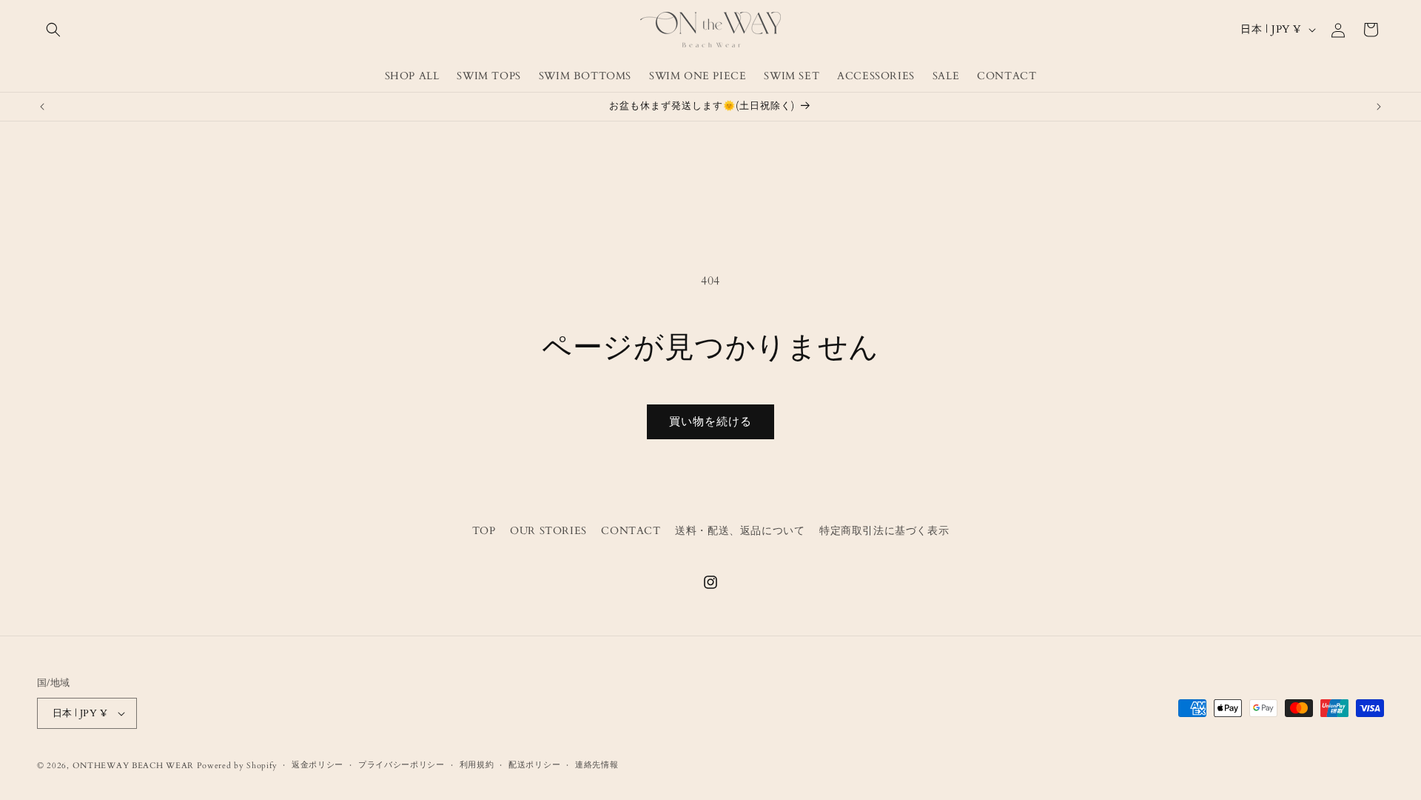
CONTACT (630, 531)
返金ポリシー (317, 764)
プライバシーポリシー (401, 764)
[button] (53, 29)
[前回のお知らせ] (42, 107)
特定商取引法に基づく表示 (884, 531)
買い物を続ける (710, 421)
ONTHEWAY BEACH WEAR (133, 765)
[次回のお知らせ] (1379, 107)
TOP (484, 531)
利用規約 (477, 764)
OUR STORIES (548, 531)
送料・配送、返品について (739, 531)
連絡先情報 (597, 764)
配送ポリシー (534, 764)
